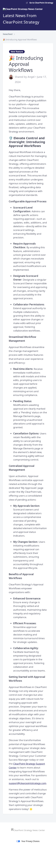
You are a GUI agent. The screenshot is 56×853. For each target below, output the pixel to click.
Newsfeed (7, 34)
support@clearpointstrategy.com (27, 783)
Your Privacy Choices (30, 841)
